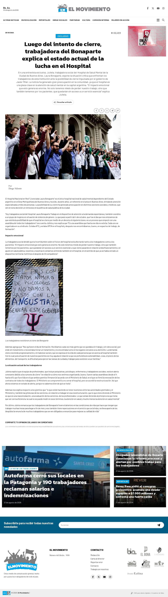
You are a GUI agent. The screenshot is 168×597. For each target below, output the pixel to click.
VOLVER (117, 33)
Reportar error (97, 562)
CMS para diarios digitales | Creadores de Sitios (149, 593)
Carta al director (97, 558)
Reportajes (44, 20)
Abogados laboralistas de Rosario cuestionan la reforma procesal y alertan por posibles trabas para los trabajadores (139, 460)
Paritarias (75, 20)
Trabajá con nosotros (100, 569)
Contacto (95, 566)
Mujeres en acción (120, 20)
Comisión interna (101, 20)
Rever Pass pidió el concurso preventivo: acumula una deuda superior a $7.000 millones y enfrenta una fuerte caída (138, 491)
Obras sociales (60, 20)
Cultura (86, 20)
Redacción (95, 555)
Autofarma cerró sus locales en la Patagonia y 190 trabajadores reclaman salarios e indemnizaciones (45, 485)
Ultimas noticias (11, 20)
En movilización (28, 20)
